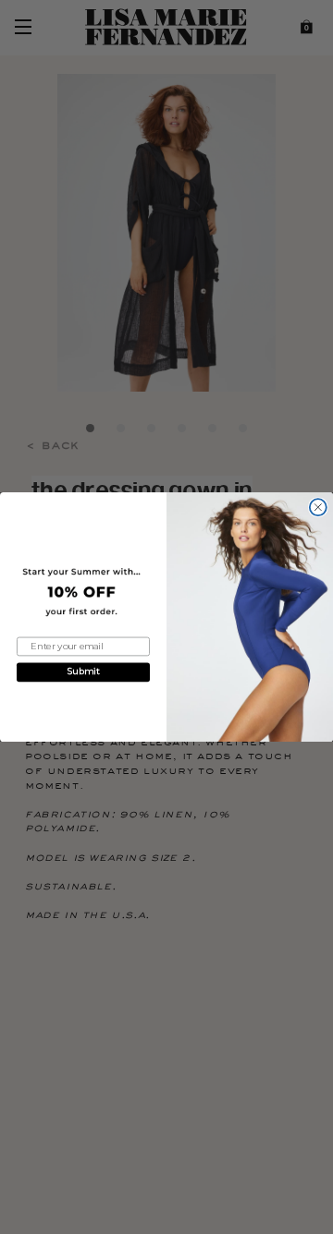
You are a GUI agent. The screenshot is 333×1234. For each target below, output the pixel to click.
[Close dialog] (318, 507)
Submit (83, 671)
